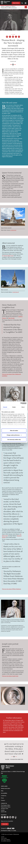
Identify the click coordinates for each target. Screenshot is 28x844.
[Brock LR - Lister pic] (13, 696)
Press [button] (2, 798)
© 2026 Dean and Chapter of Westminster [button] (10, 834)
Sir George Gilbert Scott (7, 255)
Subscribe (4, 824)
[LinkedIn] (13, 817)
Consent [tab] (5, 407)
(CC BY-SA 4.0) (15, 292)
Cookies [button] (2, 836)
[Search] (22, 3)
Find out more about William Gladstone (11, 589)
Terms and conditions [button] (5, 839)
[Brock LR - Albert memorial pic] (13, 279)
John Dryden (11, 318)
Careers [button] (3, 800)
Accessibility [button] (4, 793)
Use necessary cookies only (14, 439)
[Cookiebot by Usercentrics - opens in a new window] (20, 403)
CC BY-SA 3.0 (13, 230)
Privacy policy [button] (4, 838)
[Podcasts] (16, 817)
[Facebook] (2, 817)
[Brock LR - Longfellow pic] (13, 395)
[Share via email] (19, 37)
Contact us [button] (3, 795)
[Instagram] (7, 817)
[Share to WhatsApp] (13, 37)
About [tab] (22, 407)
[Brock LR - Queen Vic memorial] (13, 217)
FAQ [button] (2, 790)
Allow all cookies (14, 430)
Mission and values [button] (5, 788)
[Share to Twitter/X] (10, 37)
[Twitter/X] (5, 817)
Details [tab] (14, 407)
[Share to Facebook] (7, 37)
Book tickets (16, 3)
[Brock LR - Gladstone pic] (13, 609)
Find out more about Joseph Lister (10, 676)
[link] (10, 828)
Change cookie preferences (13, 435)
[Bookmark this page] (16, 37)
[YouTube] (10, 817)
